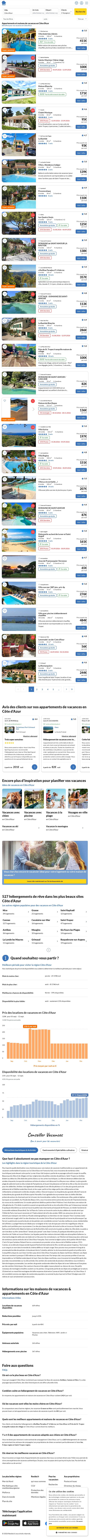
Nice (77, 1380)
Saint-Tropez (71, 1176)
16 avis (51, 460)
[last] (72, 689)
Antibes (63, 1380)
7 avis (50, 143)
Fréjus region (7, 1445)
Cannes (70, 1380)
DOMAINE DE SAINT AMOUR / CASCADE (52, 378)
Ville (6, 10)
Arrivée (35, 10)
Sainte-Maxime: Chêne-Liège (51, 60)
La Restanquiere (45, 666)
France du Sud (48, 1170)
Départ (48, 10)
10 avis (51, 275)
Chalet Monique (45, 112)
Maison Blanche (45, 86)
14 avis (51, 487)
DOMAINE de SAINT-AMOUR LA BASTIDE (52, 244)
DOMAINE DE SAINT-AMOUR (51, 508)
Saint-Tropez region (22, 1445)
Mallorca (6, 1492)
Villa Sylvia (43, 429)
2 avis (50, 117)
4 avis (50, 328)
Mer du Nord (7, 1481)
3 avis (50, 592)
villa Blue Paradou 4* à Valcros (51, 270)
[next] (66, 689)
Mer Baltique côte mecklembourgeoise (10, 1487)
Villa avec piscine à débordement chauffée (52, 614)
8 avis (50, 196)
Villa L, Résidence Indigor (49, 165)
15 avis (51, 644)
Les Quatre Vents (45, 217)
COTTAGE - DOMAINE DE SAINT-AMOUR (53, 297)
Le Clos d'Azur (62, 1424)
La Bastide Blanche (46, 323)
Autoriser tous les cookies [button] (67, 1528)
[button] (87, 3)
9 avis (50, 222)
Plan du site (7, 1501)
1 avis (50, 91)
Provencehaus (44, 191)
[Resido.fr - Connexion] (82, 3)
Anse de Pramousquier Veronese (52, 561)
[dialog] (67, 1512)
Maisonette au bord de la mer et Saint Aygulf (54, 535)
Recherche (80, 11)
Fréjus (83, 1239)
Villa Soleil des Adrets (47, 34)
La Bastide (42, 139)
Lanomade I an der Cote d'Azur (51, 640)
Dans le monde (8, 1497)
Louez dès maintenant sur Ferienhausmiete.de (45, 881)
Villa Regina (43, 456)
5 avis (50, 39)
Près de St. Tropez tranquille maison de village (55, 350)
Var (81, 1442)
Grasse (43, 1408)
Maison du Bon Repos (47, 403)
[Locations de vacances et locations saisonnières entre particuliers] (3, 3)
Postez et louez (70, 1481)
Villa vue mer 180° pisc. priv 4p (51, 587)
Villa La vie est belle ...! (48, 482)
